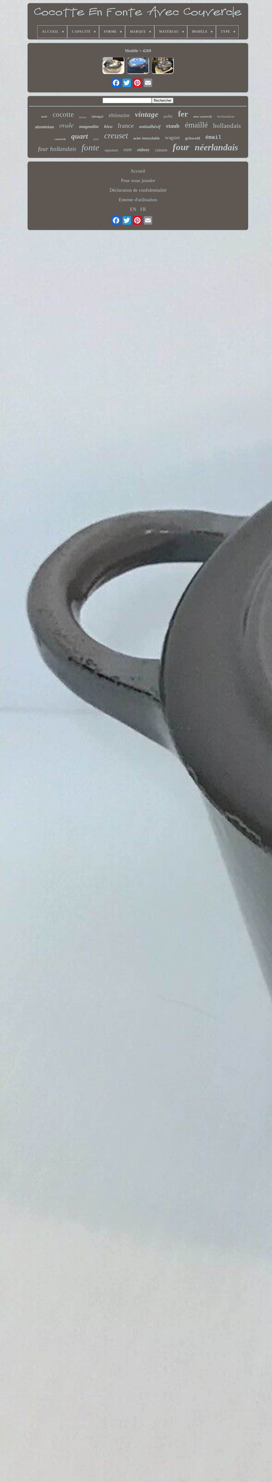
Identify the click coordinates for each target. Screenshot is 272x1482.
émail (213, 137)
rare (128, 149)
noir (44, 116)
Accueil (137, 171)
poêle (168, 116)
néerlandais (216, 147)
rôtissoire (119, 115)
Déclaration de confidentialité (138, 190)
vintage (146, 114)
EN (133, 209)
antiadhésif (150, 126)
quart (79, 136)
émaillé (196, 124)
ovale (66, 124)
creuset (116, 135)
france (126, 125)
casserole (60, 139)
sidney (143, 149)
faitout (82, 117)
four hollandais (57, 149)
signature (111, 150)
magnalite (89, 126)
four (181, 147)
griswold (192, 138)
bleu (108, 126)
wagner (172, 137)
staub (173, 125)
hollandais (227, 125)
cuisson (161, 150)
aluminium (44, 127)
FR (143, 209)
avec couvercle (202, 116)
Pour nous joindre (138, 180)
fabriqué (97, 116)
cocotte (63, 114)
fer (183, 113)
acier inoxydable (146, 138)
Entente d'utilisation (138, 199)
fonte (90, 147)
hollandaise (226, 116)
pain (96, 139)
